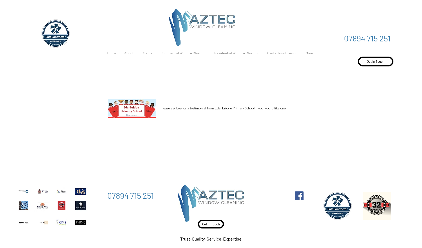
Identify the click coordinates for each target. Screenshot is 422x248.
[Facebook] (299, 195)
